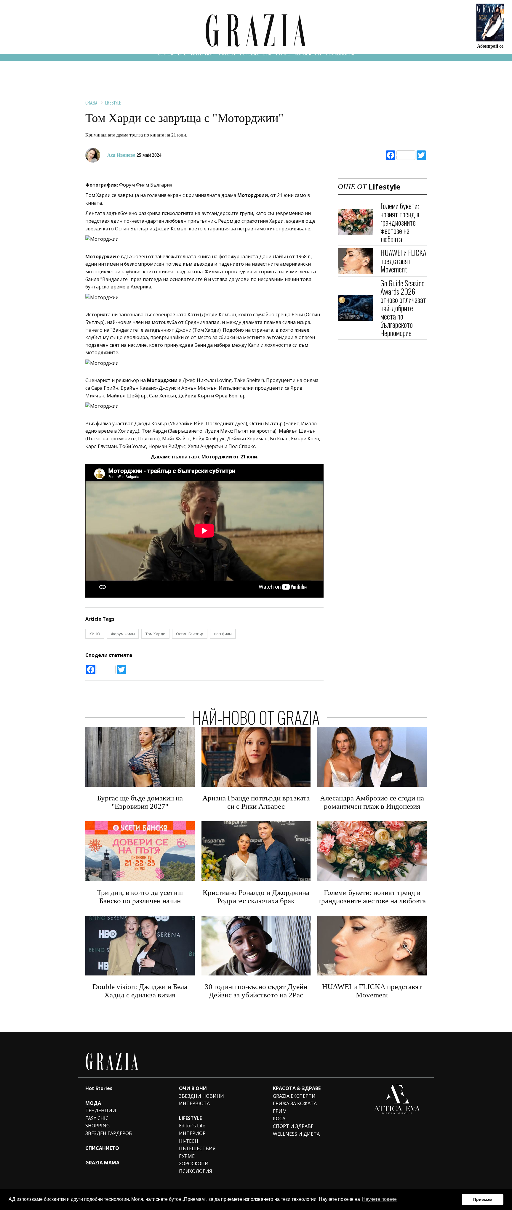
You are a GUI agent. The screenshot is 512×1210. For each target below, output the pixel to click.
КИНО (94, 633)
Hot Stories (98, 1088)
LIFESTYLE (190, 1118)
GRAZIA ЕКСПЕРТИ (294, 1096)
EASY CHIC (96, 1118)
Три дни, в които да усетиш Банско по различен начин (140, 896)
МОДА (93, 1103)
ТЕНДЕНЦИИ (100, 1110)
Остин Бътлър (189, 633)
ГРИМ (280, 1111)
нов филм (223, 633)
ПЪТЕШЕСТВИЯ (255, 54)
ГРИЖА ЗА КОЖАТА (295, 1103)
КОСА (279, 1118)
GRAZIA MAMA (102, 1162)
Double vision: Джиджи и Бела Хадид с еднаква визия (139, 991)
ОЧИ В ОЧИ (193, 1088)
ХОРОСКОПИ (308, 54)
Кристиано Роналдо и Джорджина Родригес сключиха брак (256, 896)
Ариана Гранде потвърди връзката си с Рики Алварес (256, 802)
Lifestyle (113, 102)
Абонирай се (490, 45)
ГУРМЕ (283, 54)
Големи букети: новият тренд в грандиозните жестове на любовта (399, 222)
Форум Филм (123, 633)
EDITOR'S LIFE (172, 54)
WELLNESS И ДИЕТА (296, 1134)
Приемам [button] (482, 1199)
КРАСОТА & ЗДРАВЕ (297, 1088)
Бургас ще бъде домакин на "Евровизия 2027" (140, 802)
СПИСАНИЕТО (102, 1148)
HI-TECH (227, 54)
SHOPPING (97, 1125)
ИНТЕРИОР (202, 54)
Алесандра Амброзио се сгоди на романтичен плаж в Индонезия (372, 802)
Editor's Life (192, 1125)
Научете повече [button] (379, 1199)
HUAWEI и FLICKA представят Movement (403, 261)
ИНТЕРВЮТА (194, 1103)
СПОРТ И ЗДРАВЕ (293, 1126)
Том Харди (155, 633)
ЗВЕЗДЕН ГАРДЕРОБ (108, 1133)
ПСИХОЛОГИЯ (340, 54)
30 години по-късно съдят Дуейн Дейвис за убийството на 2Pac (256, 991)
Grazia (91, 102)
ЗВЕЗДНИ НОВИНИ (201, 1096)
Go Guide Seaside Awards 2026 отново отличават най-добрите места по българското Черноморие (403, 307)
